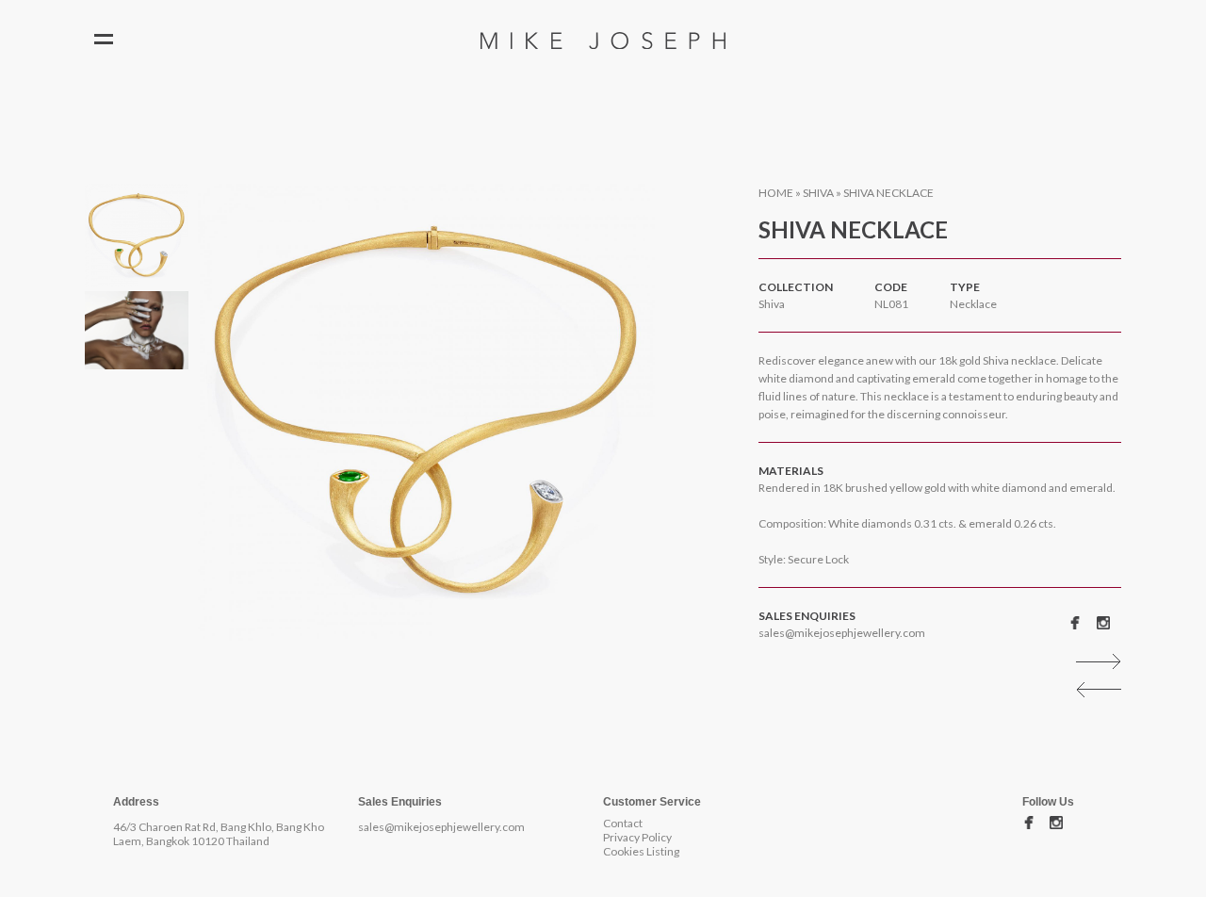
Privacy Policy (637, 837)
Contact (623, 823)
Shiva (818, 193)
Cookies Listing (641, 851)
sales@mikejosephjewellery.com (841, 633)
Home (775, 193)
